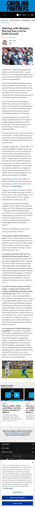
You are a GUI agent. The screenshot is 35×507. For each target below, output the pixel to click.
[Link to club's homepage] (4, 14)
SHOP (24, 15)
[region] (17, 483)
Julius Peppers (17, 186)
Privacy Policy (8, 488)
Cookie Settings (17, 492)
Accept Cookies (17, 503)
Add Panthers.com (16, 433)
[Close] (33, 462)
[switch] (18, 15)
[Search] (29, 15)
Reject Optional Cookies (17, 497)
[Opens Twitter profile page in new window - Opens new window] (10, 43)
